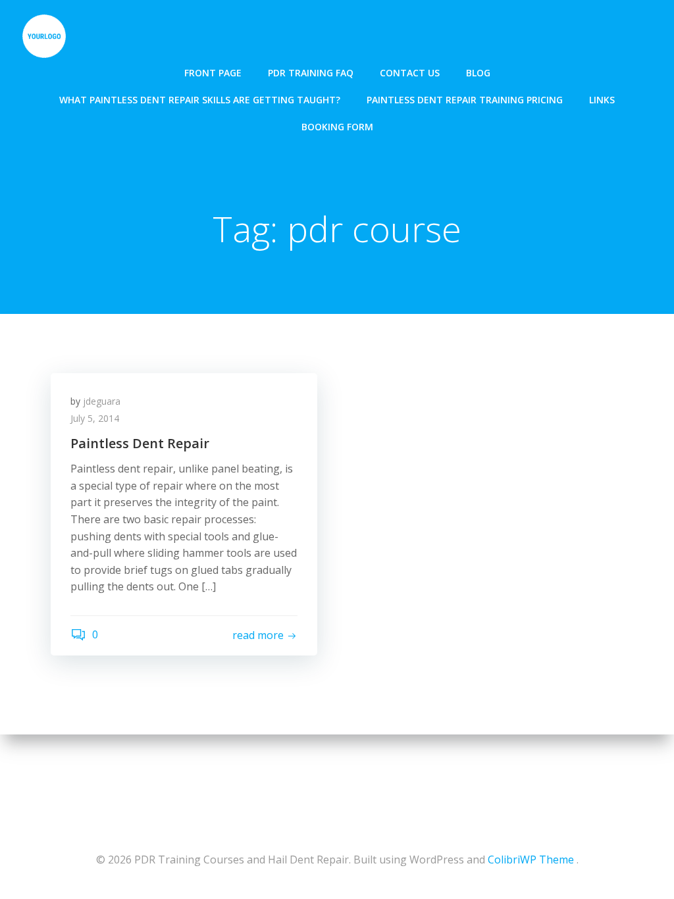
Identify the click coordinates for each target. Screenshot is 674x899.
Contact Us (410, 72)
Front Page (213, 72)
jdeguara (101, 401)
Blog (478, 72)
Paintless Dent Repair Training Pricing (465, 99)
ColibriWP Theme (531, 859)
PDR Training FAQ (310, 72)
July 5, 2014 (94, 418)
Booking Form (337, 126)
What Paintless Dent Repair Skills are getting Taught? (199, 99)
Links (602, 99)
